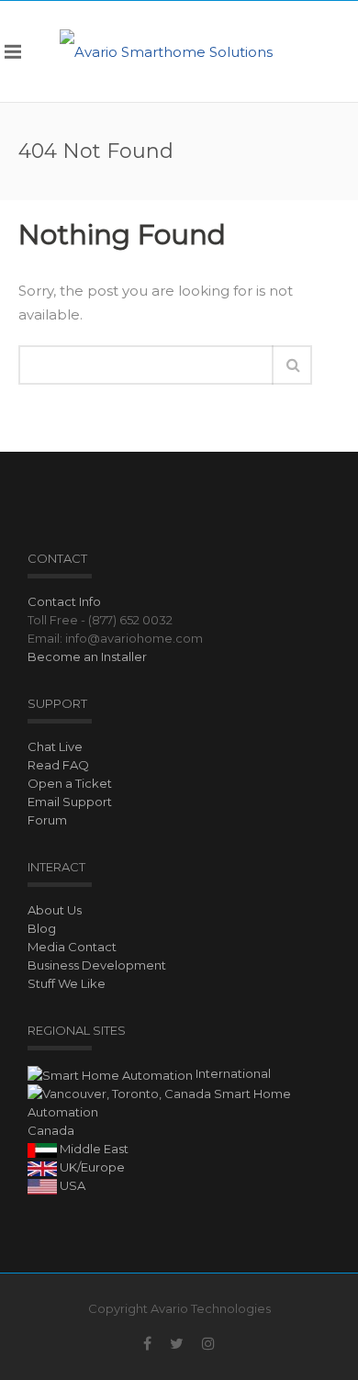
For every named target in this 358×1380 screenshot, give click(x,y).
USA (71, 1185)
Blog (42, 928)
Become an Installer (87, 656)
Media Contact (72, 946)
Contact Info (64, 601)
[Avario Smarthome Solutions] (166, 51)
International (232, 1073)
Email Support (70, 801)
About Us (55, 910)
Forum (47, 820)
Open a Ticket (70, 783)
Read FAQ (58, 764)
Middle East (93, 1148)
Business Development (97, 965)
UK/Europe (91, 1167)
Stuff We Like (67, 983)
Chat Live (55, 746)
